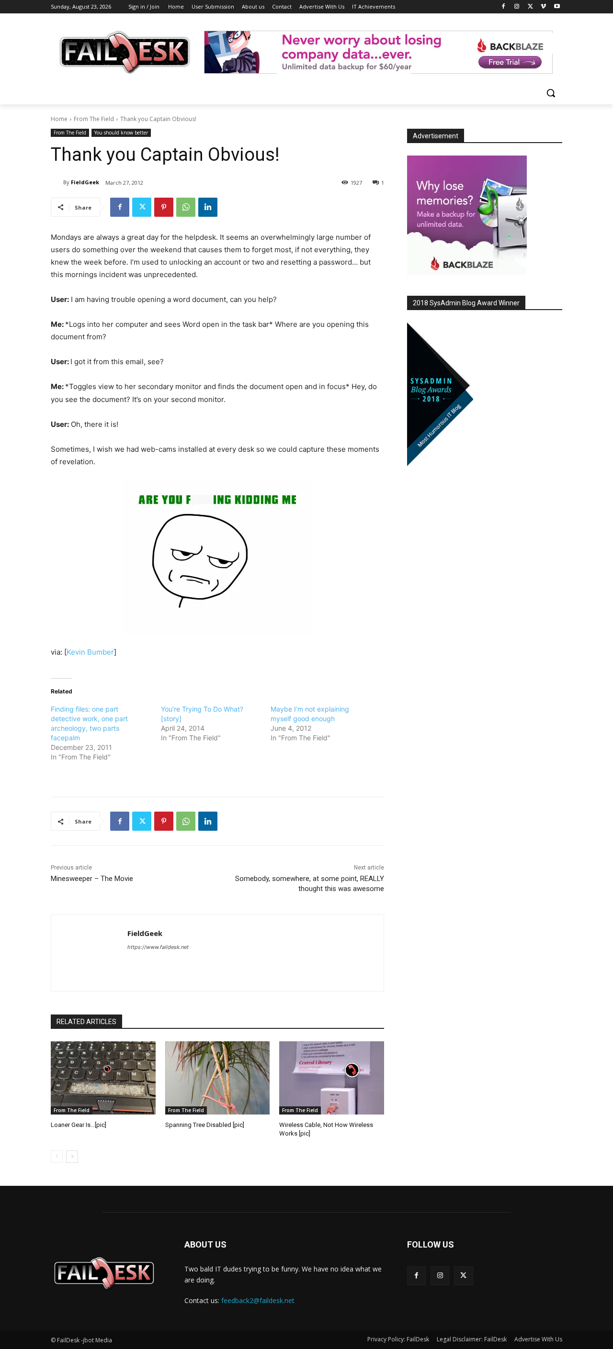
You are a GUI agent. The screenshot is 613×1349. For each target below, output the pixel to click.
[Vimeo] (543, 6)
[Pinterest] (163, 207)
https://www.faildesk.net (158, 947)
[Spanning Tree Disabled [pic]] (217, 1078)
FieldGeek (85, 182)
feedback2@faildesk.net (258, 1300)
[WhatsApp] (185, 207)
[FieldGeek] (57, 182)
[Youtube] (556, 6)
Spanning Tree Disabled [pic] (204, 1124)
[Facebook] (503, 6)
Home (59, 119)
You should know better (121, 132)
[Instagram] (516, 6)
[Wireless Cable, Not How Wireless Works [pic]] (331, 1078)
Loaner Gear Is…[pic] (78, 1124)
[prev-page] (57, 1156)
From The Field (94, 119)
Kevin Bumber (90, 652)
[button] (550, 92)
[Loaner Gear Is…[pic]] (103, 1078)
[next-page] (72, 1156)
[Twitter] (530, 6)
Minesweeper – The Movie (92, 878)
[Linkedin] (207, 207)
